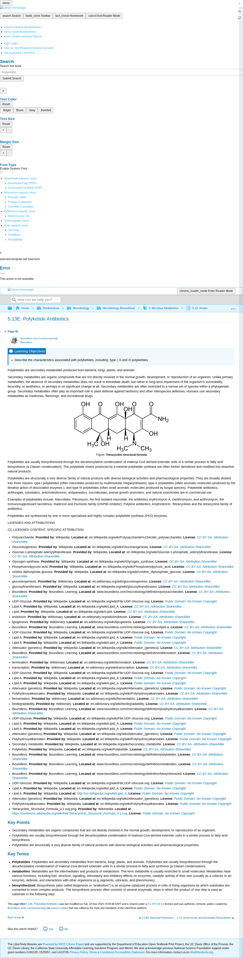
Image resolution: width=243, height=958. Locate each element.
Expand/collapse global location (233, 307)
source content (59, 907)
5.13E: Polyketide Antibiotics (42, 903)
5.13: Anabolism (202, 308)
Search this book (10, 65)
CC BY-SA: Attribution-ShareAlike (187, 547)
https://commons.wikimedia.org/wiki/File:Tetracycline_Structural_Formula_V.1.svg (69, 813)
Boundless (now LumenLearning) (39, 338)
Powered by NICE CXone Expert (64, 944)
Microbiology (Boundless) (119, 308)
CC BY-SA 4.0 (156, 903)
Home (25, 308)
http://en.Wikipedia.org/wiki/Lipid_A (102, 793)
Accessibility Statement (129, 952)
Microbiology (81, 308)
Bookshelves (51, 308)
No (66, 929)
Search (14, 300)
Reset (6, 104)
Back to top (14, 917)
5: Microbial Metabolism (163, 308)
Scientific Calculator (20, 206)
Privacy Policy (79, 952)
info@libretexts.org (201, 952)
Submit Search (11, 78)
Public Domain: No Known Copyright (191, 601)
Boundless (26, 342)
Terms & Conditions (101, 952)
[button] (14, 234)
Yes (51, 929)
